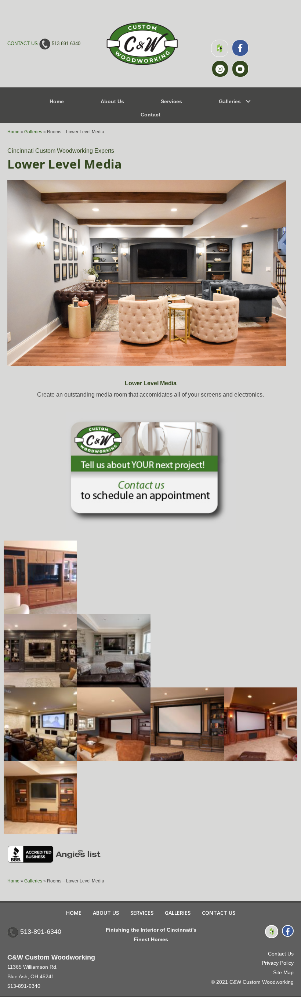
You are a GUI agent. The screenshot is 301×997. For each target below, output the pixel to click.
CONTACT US (22, 43)
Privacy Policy (278, 963)
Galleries (33, 131)
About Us (106, 912)
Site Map (283, 972)
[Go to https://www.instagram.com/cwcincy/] (220, 69)
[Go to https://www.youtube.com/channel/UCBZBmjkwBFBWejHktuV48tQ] (240, 69)
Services (141, 912)
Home (13, 131)
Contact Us (218, 912)
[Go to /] (142, 43)
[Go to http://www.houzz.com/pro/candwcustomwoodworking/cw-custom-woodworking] (219, 48)
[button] (248, 101)
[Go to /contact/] (150, 470)
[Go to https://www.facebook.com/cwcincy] (240, 48)
